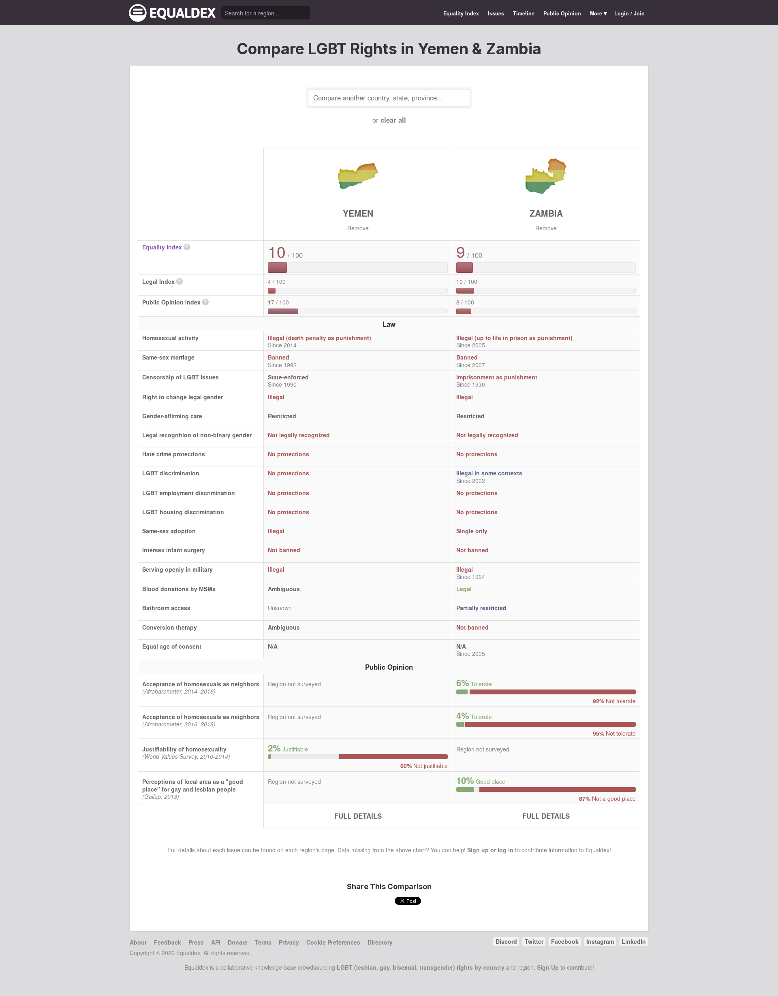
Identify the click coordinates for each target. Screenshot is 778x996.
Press (196, 942)
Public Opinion (562, 13)
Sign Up (548, 967)
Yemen (358, 213)
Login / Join (629, 13)
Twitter (534, 941)
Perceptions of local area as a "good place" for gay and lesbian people (192, 785)
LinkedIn (634, 941)
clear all (393, 120)
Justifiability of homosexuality (184, 749)
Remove (358, 228)
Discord (506, 941)
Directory (380, 942)
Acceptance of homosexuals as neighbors (200, 684)
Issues (496, 13)
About (138, 942)
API (215, 942)
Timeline (523, 13)
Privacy (289, 942)
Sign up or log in (490, 850)
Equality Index (461, 13)
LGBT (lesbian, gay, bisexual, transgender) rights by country (420, 967)
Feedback (167, 942)
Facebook (565, 941)
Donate (238, 942)
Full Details (358, 816)
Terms (263, 942)
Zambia (546, 213)
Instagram (600, 941)
